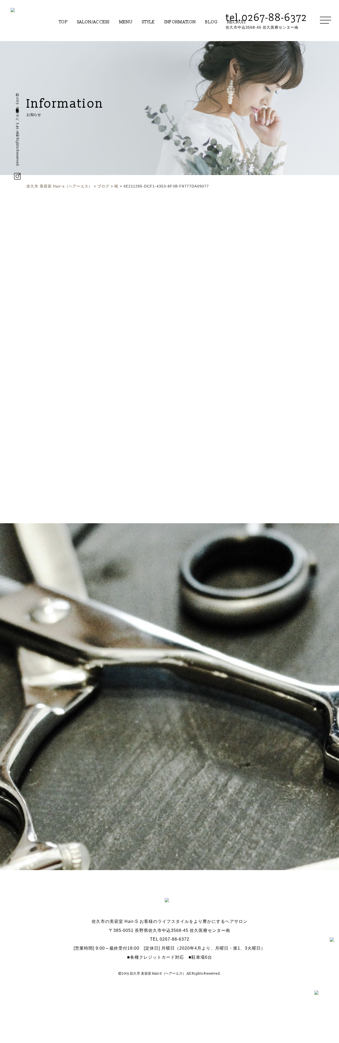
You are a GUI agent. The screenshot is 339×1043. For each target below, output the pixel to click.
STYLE (148, 22)
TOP (63, 22)
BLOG (211, 22)
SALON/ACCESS (93, 22)
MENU (125, 22)
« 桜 (115, 294)
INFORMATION (180, 22)
